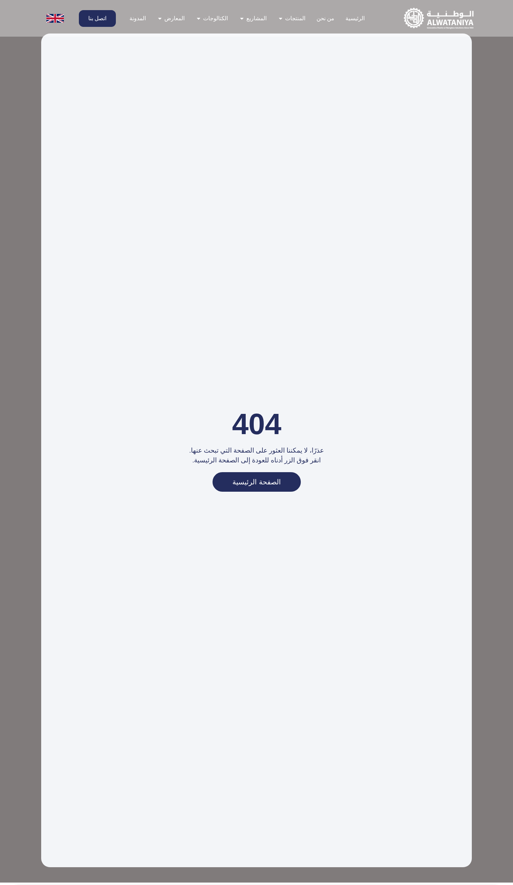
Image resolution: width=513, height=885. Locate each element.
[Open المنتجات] (280, 18)
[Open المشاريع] (242, 18)
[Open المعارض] (160, 18)
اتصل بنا (97, 18)
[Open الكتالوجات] (198, 18)
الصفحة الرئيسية (256, 482)
